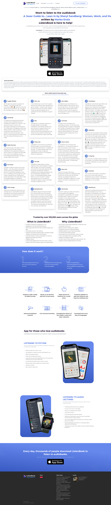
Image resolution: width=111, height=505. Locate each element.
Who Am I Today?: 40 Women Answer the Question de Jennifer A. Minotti (63, 478)
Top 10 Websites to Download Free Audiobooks (82, 478)
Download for (47, 3)
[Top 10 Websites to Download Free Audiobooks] (75, 479)
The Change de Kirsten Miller (63, 485)
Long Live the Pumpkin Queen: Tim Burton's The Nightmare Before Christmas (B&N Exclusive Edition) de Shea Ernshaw (63, 489)
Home (37, 3)
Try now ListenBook (80, 3)
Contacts (57, 3)
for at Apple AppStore (60, 94)
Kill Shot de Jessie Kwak (61, 481)
